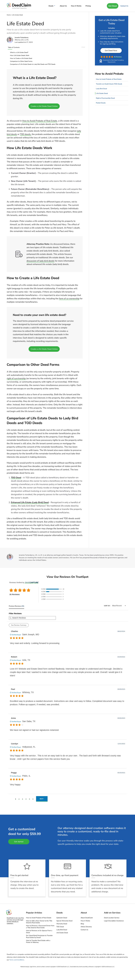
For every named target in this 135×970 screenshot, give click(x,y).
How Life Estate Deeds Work (19, 55)
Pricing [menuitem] (88, 6)
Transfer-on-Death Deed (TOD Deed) (109, 84)
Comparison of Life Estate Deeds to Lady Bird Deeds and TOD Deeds (32, 64)
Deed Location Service (111, 918)
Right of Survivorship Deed (105, 98)
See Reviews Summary (18, 625)
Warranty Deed (61, 924)
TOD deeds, (25, 134)
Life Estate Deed (102, 93)
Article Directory (86, 927)
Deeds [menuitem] (51, 6)
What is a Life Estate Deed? (19, 52)
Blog (82, 924)
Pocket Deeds (101, 103)
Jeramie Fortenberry (21, 37)
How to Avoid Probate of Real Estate (39, 120)
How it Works (85, 921)
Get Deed (112, 6)
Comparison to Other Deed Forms (21, 61)
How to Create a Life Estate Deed (21, 58)
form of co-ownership (69, 298)
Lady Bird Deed (101, 89)
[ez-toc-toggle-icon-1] (47, 47)
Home (9, 15)
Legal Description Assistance (114, 921)
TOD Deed (16, 477)
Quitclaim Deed (61, 918)
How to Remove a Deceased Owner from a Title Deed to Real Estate (40, 927)
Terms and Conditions (16, 960)
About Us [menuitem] (63, 6)
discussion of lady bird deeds (40, 260)
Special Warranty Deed (64, 921)
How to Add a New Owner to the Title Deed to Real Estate (39, 922)
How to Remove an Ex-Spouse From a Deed (39, 931)
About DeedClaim (87, 918)
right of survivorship (16, 378)
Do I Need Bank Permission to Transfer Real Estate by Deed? (39, 936)
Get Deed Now (111, 50)
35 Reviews (118, 57)
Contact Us (124, 6)
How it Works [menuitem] (76, 6)
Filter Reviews (15, 613)
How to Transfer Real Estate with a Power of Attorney (38, 941)
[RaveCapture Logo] (31, 582)
